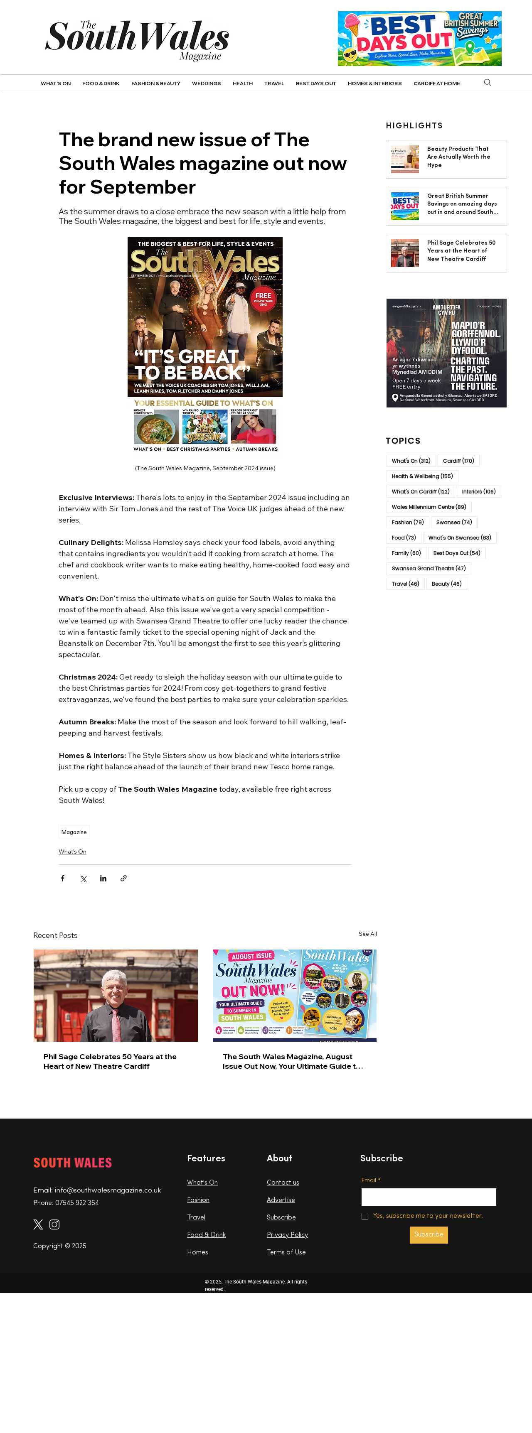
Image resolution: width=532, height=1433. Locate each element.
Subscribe (281, 1218)
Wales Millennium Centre (432, 506)
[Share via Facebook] (62, 878)
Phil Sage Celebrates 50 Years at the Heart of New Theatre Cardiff (110, 1061)
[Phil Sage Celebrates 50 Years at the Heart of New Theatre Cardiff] (116, 996)
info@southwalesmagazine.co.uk (108, 1190)
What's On (72, 851)
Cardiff (461, 460)
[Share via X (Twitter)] (83, 878)
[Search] (488, 82)
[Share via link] (124, 878)
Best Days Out (459, 552)
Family (409, 552)
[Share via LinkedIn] (103, 878)
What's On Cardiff (423, 491)
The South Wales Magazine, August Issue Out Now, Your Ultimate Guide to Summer (292, 1061)
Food (406, 537)
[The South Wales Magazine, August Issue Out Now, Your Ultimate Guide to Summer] (295, 996)
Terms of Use (286, 1252)
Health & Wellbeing (425, 475)
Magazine (74, 831)
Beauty (449, 583)
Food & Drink (206, 1235)
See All (368, 933)
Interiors (481, 491)
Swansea (457, 521)
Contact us (283, 1183)
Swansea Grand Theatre (431, 568)
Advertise (281, 1200)
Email (371, 1181)
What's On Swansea (463, 537)
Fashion (410, 521)
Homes (197, 1252)
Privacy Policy (287, 1235)
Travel (408, 583)
